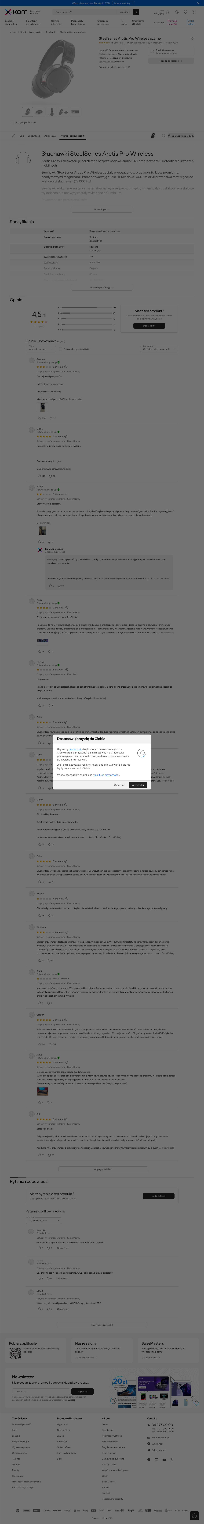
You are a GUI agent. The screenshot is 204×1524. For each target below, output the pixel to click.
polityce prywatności (107, 774)
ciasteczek (75, 749)
